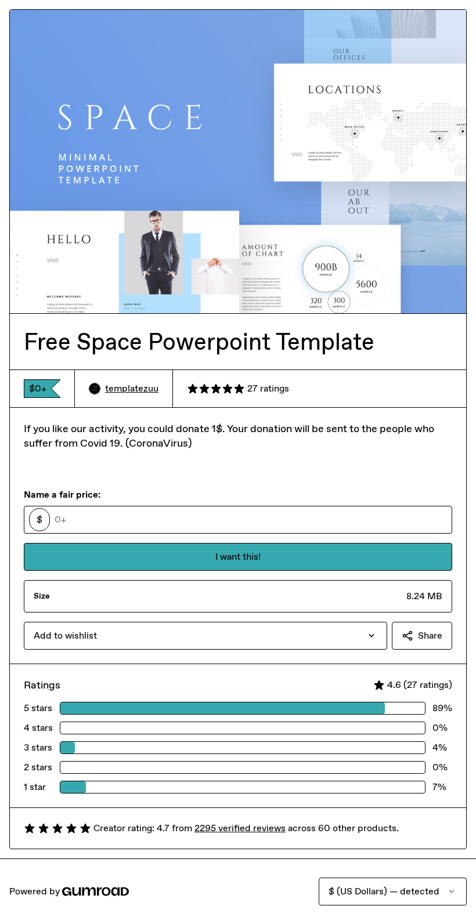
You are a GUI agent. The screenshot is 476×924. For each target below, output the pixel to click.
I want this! (238, 556)
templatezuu (131, 388)
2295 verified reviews (240, 828)
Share (430, 635)
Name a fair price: (62, 494)
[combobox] (205, 636)
